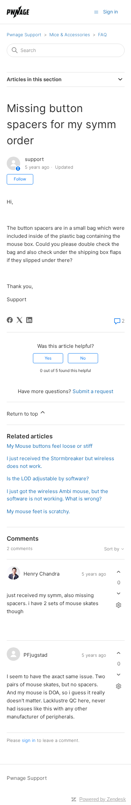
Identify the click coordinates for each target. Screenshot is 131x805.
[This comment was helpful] (119, 572)
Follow (20, 178)
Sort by (112, 548)
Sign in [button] (110, 11)
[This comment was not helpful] (119, 593)
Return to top (23, 414)
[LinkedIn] (29, 320)
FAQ (102, 34)
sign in (29, 740)
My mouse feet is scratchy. (38, 511)
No (83, 358)
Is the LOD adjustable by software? (48, 478)
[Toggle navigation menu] (96, 11)
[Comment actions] (119, 605)
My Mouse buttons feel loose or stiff (49, 446)
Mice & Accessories (69, 34)
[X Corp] (19, 320)
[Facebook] (10, 320)
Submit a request (93, 391)
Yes (48, 358)
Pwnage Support (24, 34)
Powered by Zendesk (102, 799)
